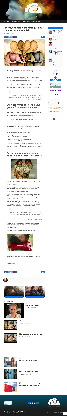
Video (26, 303)
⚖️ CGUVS (47, 412)
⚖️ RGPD (51, 412)
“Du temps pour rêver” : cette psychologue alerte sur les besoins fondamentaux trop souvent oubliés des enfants (57, 53)
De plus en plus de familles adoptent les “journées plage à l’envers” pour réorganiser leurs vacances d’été (57, 32)
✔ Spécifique (13, 21)
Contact (28, 21)
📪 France (5, 399)
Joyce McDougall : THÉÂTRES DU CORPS (30, 334)
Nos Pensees (22, 374)
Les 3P (5, 25)
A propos (23, 21)
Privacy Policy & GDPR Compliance (53, 111)
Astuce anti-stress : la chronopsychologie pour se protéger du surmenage (31, 359)
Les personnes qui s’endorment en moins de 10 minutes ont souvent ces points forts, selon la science (57, 45)
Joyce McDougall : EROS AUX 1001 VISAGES (31, 322)
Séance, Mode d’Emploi (58, 412)
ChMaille (8, 33)
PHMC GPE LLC (22, 411)
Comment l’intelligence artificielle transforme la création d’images (28, 372)
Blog (19, 21)
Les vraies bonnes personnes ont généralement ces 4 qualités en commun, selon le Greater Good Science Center (57, 61)
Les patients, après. (32, 305)
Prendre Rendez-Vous (35, 21)
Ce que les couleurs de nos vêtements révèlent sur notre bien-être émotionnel (30, 384)
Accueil (8, 21)
